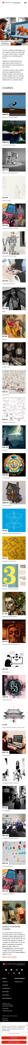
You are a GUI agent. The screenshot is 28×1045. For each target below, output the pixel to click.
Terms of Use (5, 1020)
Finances (6, 948)
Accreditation (6, 988)
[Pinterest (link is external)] (19, 973)
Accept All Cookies (14, 1042)
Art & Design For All (7, 41)
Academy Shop (18, 981)
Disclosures (5, 1018)
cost (5, 950)
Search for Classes (9, 957)
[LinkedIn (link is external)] (11, 970)
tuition (4, 946)
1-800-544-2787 (17, 936)
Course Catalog (20, 952)
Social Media (5, 995)
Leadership (5, 985)
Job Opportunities (7, 998)
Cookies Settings (14, 1033)
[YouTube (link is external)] (22, 970)
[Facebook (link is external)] (6, 970)
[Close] (26, 1025)
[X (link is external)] (9, 973)
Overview (4, 981)
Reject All (14, 1037)
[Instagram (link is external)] (16, 970)
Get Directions (5, 1008)
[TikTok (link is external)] (14, 973)
